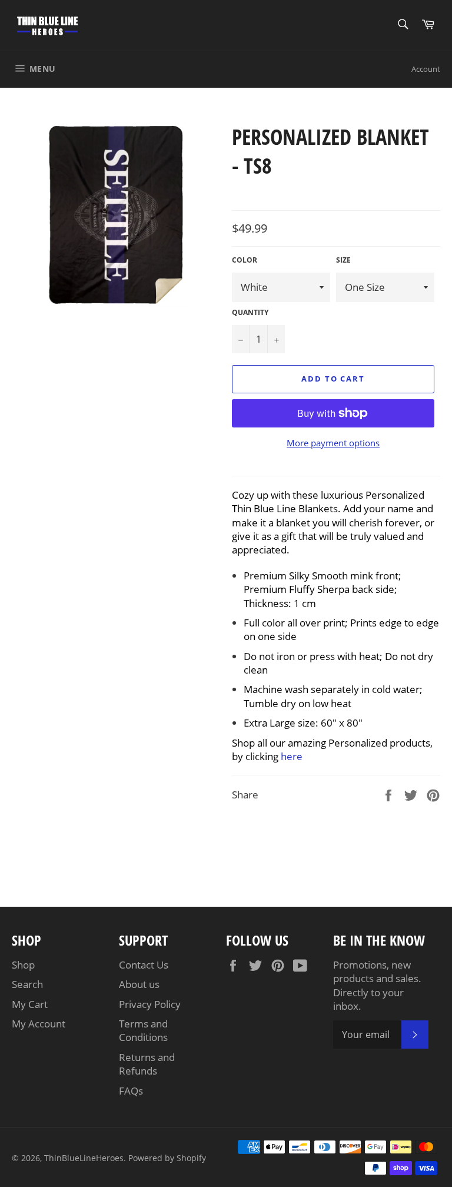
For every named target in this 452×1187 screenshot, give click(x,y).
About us (139, 984)
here (292, 756)
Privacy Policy (150, 1004)
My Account (38, 1023)
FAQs (131, 1091)
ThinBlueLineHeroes (84, 1157)
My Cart (30, 1004)
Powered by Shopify (167, 1157)
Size (343, 260)
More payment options (333, 443)
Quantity (250, 312)
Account (425, 69)
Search (27, 984)
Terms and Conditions (143, 1030)
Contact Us (143, 965)
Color (244, 260)
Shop (23, 965)
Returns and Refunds (147, 1063)
